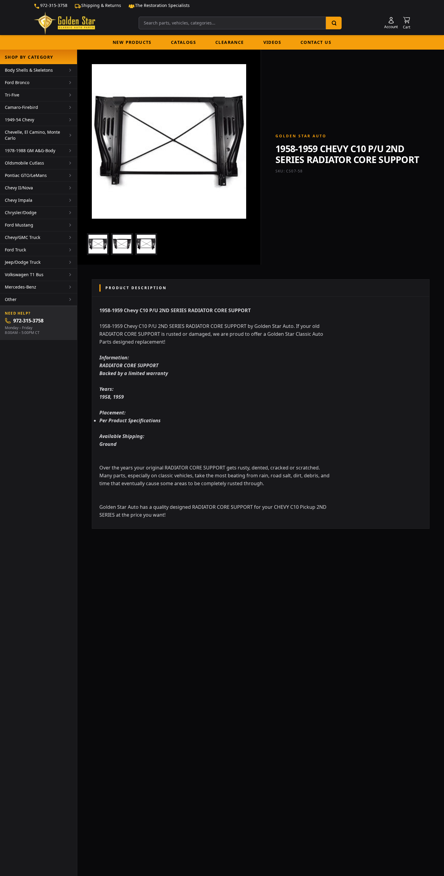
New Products (132, 42)
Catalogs (183, 42)
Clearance (229, 42)
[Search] (334, 23)
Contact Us (316, 42)
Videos (272, 42)
